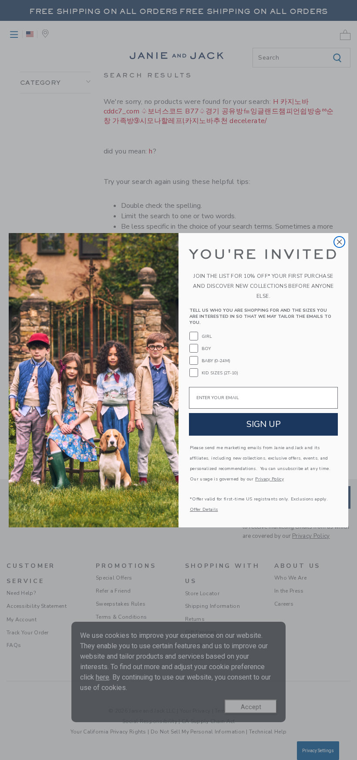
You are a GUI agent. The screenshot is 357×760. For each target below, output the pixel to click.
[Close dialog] (339, 242)
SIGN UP (263, 424)
